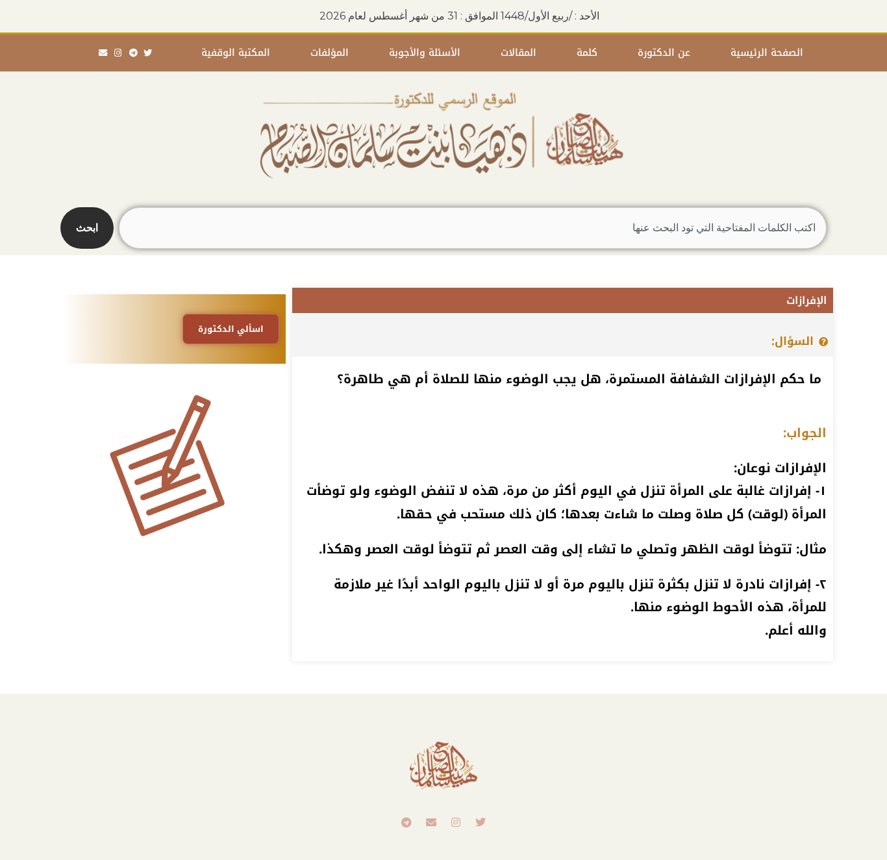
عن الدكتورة (664, 53)
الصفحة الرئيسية (767, 53)
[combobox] (473, 228)
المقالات (518, 53)
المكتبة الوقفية (235, 53)
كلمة (587, 53)
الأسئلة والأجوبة (424, 53)
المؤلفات (329, 53)
